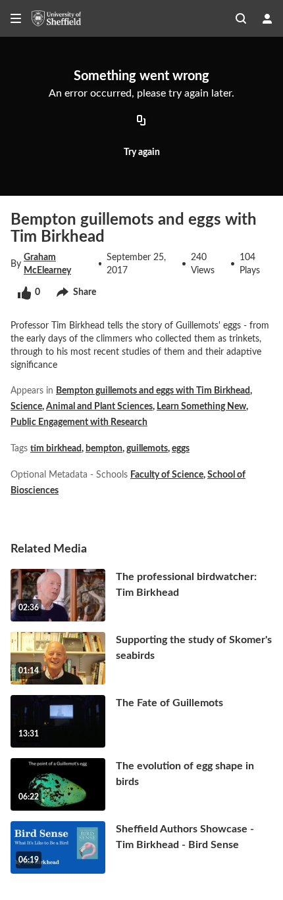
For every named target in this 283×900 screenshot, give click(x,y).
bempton (104, 448)
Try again (142, 152)
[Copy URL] (141, 121)
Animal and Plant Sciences (99, 406)
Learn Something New (201, 406)
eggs (181, 448)
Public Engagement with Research (79, 422)
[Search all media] (240, 18)
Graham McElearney (47, 264)
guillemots (147, 448)
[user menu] (267, 18)
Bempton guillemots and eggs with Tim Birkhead (153, 390)
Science (26, 406)
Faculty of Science (166, 475)
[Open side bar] (15, 18)
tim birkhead (56, 448)
